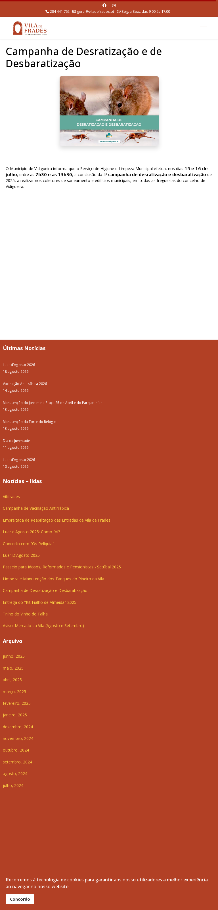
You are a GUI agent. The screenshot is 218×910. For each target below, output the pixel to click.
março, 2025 (14, 691)
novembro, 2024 (18, 738)
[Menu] (203, 28)
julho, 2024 (13, 785)
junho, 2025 (14, 656)
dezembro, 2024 (18, 726)
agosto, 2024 (15, 773)
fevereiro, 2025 (17, 703)
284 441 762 (60, 11)
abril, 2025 (12, 679)
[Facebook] (104, 5)
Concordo (20, 899)
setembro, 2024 (17, 762)
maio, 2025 (13, 668)
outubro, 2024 (16, 750)
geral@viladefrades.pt (95, 11)
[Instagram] (114, 5)
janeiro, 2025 (15, 715)
